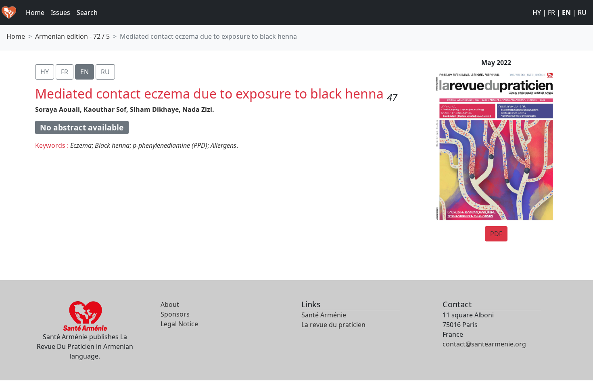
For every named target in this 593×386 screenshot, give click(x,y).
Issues (60, 12)
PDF (496, 233)
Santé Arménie (323, 314)
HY (536, 12)
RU (582, 12)
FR (551, 12)
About (170, 304)
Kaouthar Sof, (106, 109)
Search (87, 12)
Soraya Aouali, (58, 109)
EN (566, 12)
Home (35, 12)
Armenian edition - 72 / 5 (72, 36)
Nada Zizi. (198, 109)
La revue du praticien (333, 324)
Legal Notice (179, 323)
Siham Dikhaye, (155, 109)
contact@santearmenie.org (484, 344)
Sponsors (175, 314)
